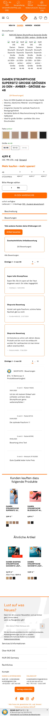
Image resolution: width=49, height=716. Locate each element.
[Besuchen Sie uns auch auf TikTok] (32, 698)
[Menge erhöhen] (24, 187)
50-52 (15, 148)
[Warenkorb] (45, 17)
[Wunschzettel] (40, 17)
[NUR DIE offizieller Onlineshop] (24, 18)
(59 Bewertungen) (16, 95)
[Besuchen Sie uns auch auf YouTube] (21, 698)
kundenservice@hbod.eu (37, 679)
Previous (4, 36)
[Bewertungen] (9, 514)
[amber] (14, 522)
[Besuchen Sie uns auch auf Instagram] (27, 698)
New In (12, 25)
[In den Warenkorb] (2, 1)
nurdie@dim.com (9, 681)
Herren (28, 25)
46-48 (6, 148)
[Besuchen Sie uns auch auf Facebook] (16, 698)
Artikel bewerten (13, 232)
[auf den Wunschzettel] (43, 36)
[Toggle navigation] (3, 17)
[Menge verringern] (5, 187)
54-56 (24, 148)
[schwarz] (7, 525)
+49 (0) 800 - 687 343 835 (11, 683)
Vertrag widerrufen (24, 689)
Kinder (37, 25)
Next (45, 55)
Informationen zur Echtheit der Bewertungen (25, 714)
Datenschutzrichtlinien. (12, 639)
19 (38, 262)
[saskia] (17, 522)
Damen (20, 25)
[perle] (10, 522)
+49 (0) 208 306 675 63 (35, 681)
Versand (23, 160)
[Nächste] (42, 262)
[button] (35, 17)
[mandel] (7, 522)
